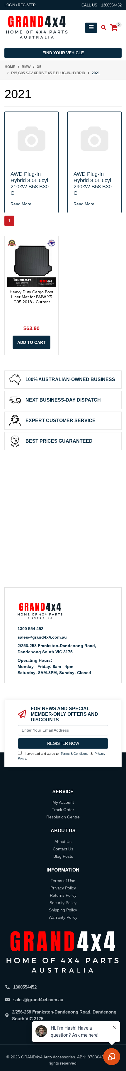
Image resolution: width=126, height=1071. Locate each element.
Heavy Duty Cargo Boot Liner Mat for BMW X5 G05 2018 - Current (31, 297)
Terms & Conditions (74, 753)
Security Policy (63, 902)
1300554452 (25, 986)
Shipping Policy (63, 910)
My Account (63, 802)
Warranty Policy (63, 917)
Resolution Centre (63, 817)
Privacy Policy (63, 888)
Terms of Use (63, 880)
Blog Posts (63, 856)
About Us (63, 841)
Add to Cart (31, 342)
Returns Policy (63, 895)
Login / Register (20, 5)
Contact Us (63, 849)
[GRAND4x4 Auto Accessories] (36, 27)
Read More (21, 204)
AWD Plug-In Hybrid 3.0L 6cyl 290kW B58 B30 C (93, 183)
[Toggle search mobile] (101, 27)
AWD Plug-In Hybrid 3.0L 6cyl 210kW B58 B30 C (30, 183)
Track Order (63, 809)
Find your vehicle (63, 52)
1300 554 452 (30, 628)
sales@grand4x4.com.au (42, 637)
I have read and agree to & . (61, 756)
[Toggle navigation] (91, 28)
